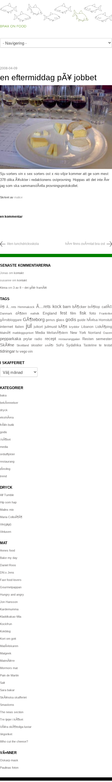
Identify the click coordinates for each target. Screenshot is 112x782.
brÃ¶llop (94, 307)
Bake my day (8, 557)
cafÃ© (107, 306)
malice (18, 197)
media (4, 446)
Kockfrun (6, 624)
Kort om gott (8, 638)
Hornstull (105, 320)
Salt (2, 682)
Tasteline (90, 345)
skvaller (36, 345)
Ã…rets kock (48, 306)
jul (29, 325)
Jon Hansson (9, 602)
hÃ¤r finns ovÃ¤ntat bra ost (85, 244)
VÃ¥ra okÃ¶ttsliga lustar (16, 726)
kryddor (74, 326)
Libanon (87, 327)
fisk (83, 312)
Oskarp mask (9, 760)
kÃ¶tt (62, 326)
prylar (27, 339)
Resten (88, 339)
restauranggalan (69, 339)
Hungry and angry (12, 594)
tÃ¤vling (5, 468)
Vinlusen (5, 531)
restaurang (7, 461)
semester (104, 339)
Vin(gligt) (5, 524)
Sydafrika (73, 345)
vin (30, 351)
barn (67, 306)
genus (50, 320)
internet (6, 326)
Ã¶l (2, 307)
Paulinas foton (9, 767)
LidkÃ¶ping (103, 327)
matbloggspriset (23, 332)
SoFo (60, 345)
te (100, 345)
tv (17, 351)
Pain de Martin (9, 675)
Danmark (6, 313)
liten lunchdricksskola (23, 244)
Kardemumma (9, 609)
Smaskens (7, 704)
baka (3, 395)
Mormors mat (9, 668)
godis (71, 319)
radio (38, 339)
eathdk (34, 313)
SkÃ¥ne (7, 345)
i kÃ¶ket (5, 439)
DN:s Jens (7, 572)
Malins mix (7, 509)
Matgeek (5, 653)
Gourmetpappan (10, 587)
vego (23, 351)
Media (40, 333)
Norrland (94, 333)
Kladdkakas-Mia (10, 616)
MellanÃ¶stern (57, 333)
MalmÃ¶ (5, 332)
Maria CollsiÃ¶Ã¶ (11, 517)
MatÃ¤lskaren (9, 646)
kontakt (19, 273)
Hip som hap (8, 502)
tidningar (7, 351)
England (50, 313)
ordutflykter (7, 454)
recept (50, 339)
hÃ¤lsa (92, 320)
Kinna (3, 287)
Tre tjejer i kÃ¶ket (11, 719)
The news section (11, 712)
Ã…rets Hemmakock (20, 307)
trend (3, 476)
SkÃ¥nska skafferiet (13, 697)
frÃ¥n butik (7, 424)
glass (60, 320)
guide (81, 320)
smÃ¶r (49, 345)
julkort (38, 327)
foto (92, 313)
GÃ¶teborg (34, 319)
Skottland (23, 345)
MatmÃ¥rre (7, 660)
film (73, 313)
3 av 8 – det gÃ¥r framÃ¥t (30, 287)
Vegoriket (6, 734)
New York (78, 333)
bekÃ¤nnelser (9, 402)
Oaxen (107, 332)
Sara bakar (7, 690)
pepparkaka (10, 339)
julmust (51, 326)
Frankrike (105, 313)
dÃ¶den (21, 313)
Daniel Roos (8, 565)
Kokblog (5, 631)
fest (63, 312)
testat (108, 345)
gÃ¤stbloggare (11, 320)
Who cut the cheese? (14, 741)
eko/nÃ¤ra (7, 417)
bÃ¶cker (79, 306)
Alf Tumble (7, 495)
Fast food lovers (10, 579)
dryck (4, 410)
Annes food (7, 550)
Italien (19, 326)
